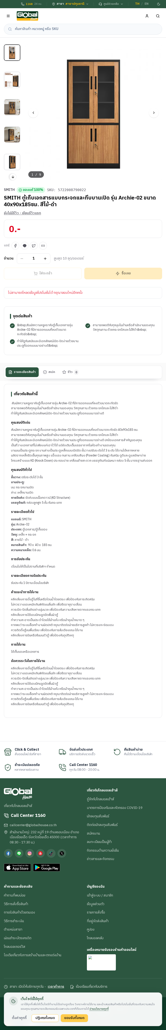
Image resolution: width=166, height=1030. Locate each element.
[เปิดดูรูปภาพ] (93, 112)
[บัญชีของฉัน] (147, 16)
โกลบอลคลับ (95, 938)
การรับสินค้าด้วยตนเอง (19, 912)
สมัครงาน (93, 833)
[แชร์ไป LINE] (25, 246)
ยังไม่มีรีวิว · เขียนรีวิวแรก (22, 213)
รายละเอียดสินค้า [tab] (25, 372)
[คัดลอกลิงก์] (43, 246)
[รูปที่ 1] (12, 52)
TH (137, 3)
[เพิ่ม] (45, 259)
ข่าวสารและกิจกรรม (100, 859)
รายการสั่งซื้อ (96, 912)
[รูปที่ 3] (12, 107)
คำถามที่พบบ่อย (14, 895)
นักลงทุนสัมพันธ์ (98, 816)
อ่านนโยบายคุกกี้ (99, 1008)
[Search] (157, 16)
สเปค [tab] (51, 372)
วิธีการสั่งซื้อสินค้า (16, 904)
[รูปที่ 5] (12, 162)
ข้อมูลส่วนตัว (95, 904)
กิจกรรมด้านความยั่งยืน (103, 850)
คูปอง (90, 929)
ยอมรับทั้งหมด (74, 1018)
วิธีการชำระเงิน (14, 921)
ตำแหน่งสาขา (13, 929)
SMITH (9, 190)
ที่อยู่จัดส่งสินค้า (98, 921)
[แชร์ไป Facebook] (15, 246)
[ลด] (22, 259)
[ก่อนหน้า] (33, 113)
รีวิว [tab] (72, 372)
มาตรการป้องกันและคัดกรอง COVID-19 (114, 808)
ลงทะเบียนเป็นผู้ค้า (99, 842)
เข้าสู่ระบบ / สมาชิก (100, 895)
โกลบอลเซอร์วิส (14, 947)
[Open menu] (8, 16)
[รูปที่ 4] (12, 134)
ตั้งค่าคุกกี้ (19, 1018)
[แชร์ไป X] (34, 246)
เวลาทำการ (56, 986)
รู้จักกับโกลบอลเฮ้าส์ (100, 799)
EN (146, 3)
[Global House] (27, 16)
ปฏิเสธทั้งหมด (45, 1018)
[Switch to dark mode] (158, 4)
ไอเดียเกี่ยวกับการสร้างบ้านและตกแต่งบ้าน (32, 955)
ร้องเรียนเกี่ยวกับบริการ (91, 986)
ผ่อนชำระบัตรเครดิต (17, 938)
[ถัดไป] (154, 113)
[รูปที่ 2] (12, 80)
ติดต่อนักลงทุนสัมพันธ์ (102, 825)
